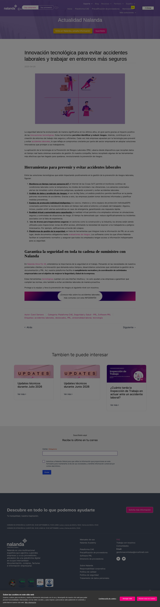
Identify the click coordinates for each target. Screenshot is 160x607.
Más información (30, 602)
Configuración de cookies (107, 599)
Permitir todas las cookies (147, 598)
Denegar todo (127, 599)
